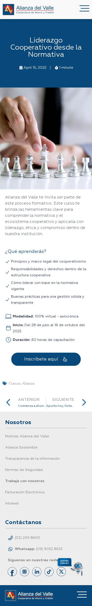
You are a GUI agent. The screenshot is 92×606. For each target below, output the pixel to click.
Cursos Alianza (21, 383)
